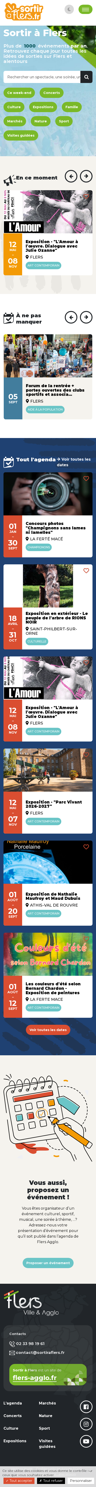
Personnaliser (81, 1481)
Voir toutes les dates (74, 462)
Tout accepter (20, 1481)
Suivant (86, 176)
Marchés (14, 121)
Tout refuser (52, 1481)
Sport (64, 121)
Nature (40, 121)
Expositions (43, 107)
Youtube (86, 1441)
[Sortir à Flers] (23, 11)
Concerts (51, 93)
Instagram (86, 1424)
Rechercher (86, 77)
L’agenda (12, 1403)
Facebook (86, 1407)
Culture (14, 107)
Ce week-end (19, 93)
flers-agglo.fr (35, 1378)
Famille (71, 107)
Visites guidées (20, 135)
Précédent (71, 176)
